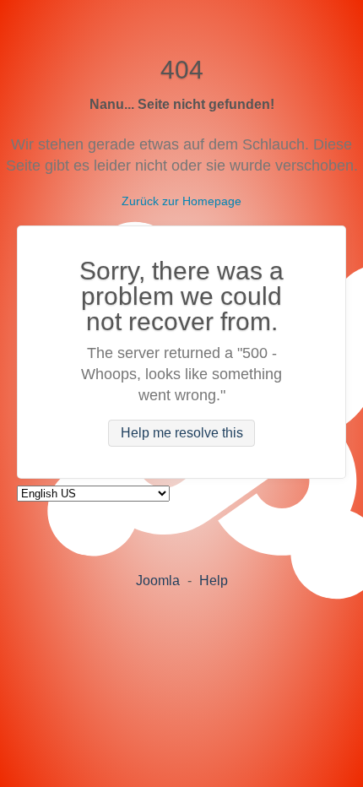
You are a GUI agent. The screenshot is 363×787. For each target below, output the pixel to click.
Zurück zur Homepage (181, 201)
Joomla (158, 580)
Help (213, 580)
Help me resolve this (182, 433)
